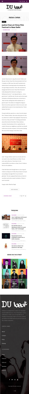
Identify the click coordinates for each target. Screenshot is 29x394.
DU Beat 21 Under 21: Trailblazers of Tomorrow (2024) (14, 282)
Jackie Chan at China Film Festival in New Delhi (13, 26)
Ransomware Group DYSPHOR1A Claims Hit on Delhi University (18, 237)
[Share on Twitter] (21, 195)
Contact (4, 335)
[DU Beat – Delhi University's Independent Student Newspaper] (14, 8)
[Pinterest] (23, 195)
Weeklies (4, 366)
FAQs (3, 339)
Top (15, 391)
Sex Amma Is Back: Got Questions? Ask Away (17, 246)
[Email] (25, 195)
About (3, 331)
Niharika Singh (6, 29)
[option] (14, 274)
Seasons (4, 370)
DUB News (14, 215)
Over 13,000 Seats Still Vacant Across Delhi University (19, 217)
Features (4, 358)
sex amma (14, 243)
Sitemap (4, 343)
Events (4, 21)
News (3, 354)
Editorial (4, 362)
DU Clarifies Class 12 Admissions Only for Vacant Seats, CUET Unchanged (19, 227)
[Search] (26, 1)
